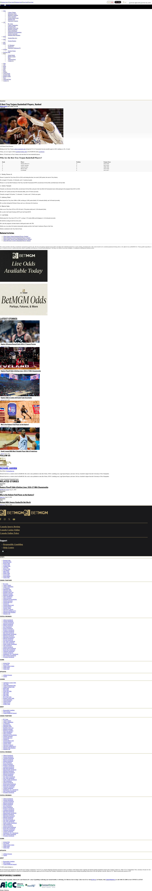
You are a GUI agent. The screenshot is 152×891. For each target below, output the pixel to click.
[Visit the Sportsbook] (7, 2)
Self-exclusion (6, 711)
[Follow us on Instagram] (2, 459)
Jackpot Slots (6, 663)
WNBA (5, 49)
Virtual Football (7, 701)
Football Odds (6, 566)
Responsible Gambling (13, 544)
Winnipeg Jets (6, 613)
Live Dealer (6, 664)
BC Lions (5, 583)
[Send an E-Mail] (5, 463)
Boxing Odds (6, 563)
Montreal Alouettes (8, 593)
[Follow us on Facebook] (0, 459)
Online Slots (6, 669)
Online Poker (6, 667)
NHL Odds (6, 695)
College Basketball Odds (9, 685)
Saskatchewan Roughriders (10, 599)
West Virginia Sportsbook (9, 655)
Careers (5, 676)
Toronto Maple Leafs (8, 605)
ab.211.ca (93, 879)
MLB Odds (6, 688)
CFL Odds (5, 684)
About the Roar (7, 79)
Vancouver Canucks (13, 21)
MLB (4, 36)
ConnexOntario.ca (110, 879)
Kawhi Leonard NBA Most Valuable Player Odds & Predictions (19, 451)
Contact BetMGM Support (10, 713)
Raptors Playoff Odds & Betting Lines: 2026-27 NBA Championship (21, 371)
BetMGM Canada (4, 373)
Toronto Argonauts (8, 601)
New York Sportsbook (8, 642)
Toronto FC (6, 603)
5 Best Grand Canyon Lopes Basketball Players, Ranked (17, 239)
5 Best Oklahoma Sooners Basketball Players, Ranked (16, 237)
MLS (4, 43)
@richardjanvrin (10, 471)
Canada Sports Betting (10, 526)
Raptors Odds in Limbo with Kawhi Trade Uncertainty (16, 398)
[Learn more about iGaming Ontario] (30, 885)
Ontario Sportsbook (8, 647)
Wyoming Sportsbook (8, 657)
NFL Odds (6, 694)
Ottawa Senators (7, 598)
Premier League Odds (8, 698)
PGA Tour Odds (7, 697)
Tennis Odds (6, 577)
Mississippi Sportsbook (9, 637)
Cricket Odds (6, 564)
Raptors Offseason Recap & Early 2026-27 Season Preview (18, 344)
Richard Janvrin (3, 106)
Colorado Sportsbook (8, 622)
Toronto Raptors (12, 41)
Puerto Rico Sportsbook (9, 650)
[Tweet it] (1, 463)
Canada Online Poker (9, 533)
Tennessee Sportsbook (8, 651)
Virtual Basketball (7, 699)
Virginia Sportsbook (8, 652)
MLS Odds (6, 689)
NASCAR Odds (7, 691)
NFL (4, 42)
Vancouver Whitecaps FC (14, 48)
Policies (6, 890)
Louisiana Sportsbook (8, 631)
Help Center (8, 547)
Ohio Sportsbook (7, 645)
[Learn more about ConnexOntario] (47, 885)
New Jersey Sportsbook (9, 641)
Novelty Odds (6, 52)
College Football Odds (8, 687)
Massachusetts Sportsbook (9, 634)
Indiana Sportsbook (8, 625)
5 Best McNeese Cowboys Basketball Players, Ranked (17, 240)
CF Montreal (6, 588)
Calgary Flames (7, 585)
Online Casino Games (8, 666)
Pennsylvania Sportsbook (9, 648)
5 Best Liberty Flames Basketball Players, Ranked (15, 236)
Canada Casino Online (10, 530)
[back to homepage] (25, 2)
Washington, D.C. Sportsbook (10, 654)
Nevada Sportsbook (8, 640)
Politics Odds (6, 573)
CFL (4, 22)
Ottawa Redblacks (7, 596)
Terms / (2, 890)
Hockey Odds (6, 569)
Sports (17, 479)
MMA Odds (6, 572)
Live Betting (6, 570)
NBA (4, 39)
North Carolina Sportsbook (10, 644)
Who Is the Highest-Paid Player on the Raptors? (15, 424)
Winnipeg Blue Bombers (14, 35)
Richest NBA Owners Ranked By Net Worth (15, 502)
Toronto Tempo (12, 51)
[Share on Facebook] (3, 463)
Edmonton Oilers (7, 591)
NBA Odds (6, 692)
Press (4, 78)
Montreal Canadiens (8, 595)
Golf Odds (5, 567)
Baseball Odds (6, 560)
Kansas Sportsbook (8, 628)
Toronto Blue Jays (12, 38)
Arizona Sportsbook (8, 621)
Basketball (2, 101)
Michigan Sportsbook (8, 635)
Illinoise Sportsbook (8, 624)
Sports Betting (6, 576)
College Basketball (5, 479)
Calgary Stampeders (8, 586)
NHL (4, 11)
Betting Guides (7, 76)
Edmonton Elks (7, 589)
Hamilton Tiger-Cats (8, 592)
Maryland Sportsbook (8, 632)
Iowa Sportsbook (7, 627)
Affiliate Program (7, 675)
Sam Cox (2, 346)
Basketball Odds (7, 562)
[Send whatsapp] (8, 463)
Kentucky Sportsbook (8, 630)
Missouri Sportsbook (8, 638)
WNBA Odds (6, 704)
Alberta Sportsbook (8, 620)
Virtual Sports (6, 73)
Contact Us (11, 61)
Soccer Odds (6, 574)
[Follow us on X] (5, 459)
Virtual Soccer (6, 702)
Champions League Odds (9, 682)
